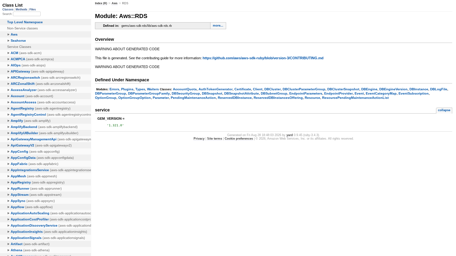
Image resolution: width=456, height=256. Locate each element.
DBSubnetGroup (274, 93)
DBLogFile (438, 89)
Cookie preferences (239, 138)
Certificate (242, 89)
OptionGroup (105, 98)
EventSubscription (414, 93)
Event (359, 93)
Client (257, 89)
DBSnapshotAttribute (241, 93)
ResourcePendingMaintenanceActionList (355, 98)
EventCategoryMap (381, 93)
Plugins (127, 89)
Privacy (199, 138)
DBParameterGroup (110, 93)
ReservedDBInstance (235, 98)
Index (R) (101, 3)
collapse (444, 110)
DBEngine (369, 89)
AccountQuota (185, 89)
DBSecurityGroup (186, 93)
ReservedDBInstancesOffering (278, 98)
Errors (114, 89)
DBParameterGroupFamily (149, 93)
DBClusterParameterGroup (304, 89)
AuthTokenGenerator (216, 89)
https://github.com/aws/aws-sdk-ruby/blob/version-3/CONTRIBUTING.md (263, 58)
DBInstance (418, 89)
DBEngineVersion (393, 89)
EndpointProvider (338, 93)
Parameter (161, 98)
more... (218, 25)
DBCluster (272, 89)
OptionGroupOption (134, 98)
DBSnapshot (212, 93)
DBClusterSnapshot (343, 89)
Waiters (153, 89)
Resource (312, 98)
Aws (115, 3)
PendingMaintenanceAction (193, 98)
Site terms (214, 138)
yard (289, 135)
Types (140, 89)
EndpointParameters (305, 93)
